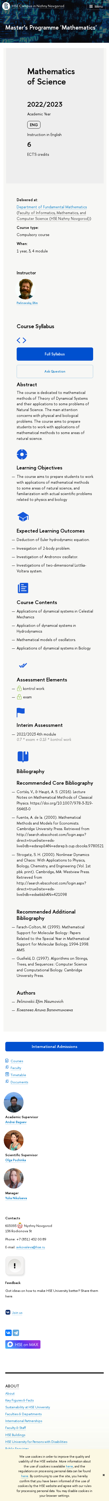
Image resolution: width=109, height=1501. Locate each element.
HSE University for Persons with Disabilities (36, 1441)
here (69, 1466)
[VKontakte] (8, 1333)
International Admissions (54, 1046)
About (12, 1386)
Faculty (16, 1067)
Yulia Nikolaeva (16, 1198)
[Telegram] (16, 1333)
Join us (17, 1312)
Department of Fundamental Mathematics (52, 206)
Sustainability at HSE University (27, 1407)
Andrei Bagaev (15, 1122)
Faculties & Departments (23, 1414)
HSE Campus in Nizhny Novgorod (38, 5)
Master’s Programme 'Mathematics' (51, 27)
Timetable (18, 1074)
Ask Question (54, 371)
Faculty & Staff (15, 1427)
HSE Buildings (15, 1435)
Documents (19, 1082)
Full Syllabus (55, 353)
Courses (17, 1060)
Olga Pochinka (15, 1160)
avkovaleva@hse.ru (30, 1247)
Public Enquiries (17, 1448)
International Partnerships (23, 1421)
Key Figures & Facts (19, 1400)
